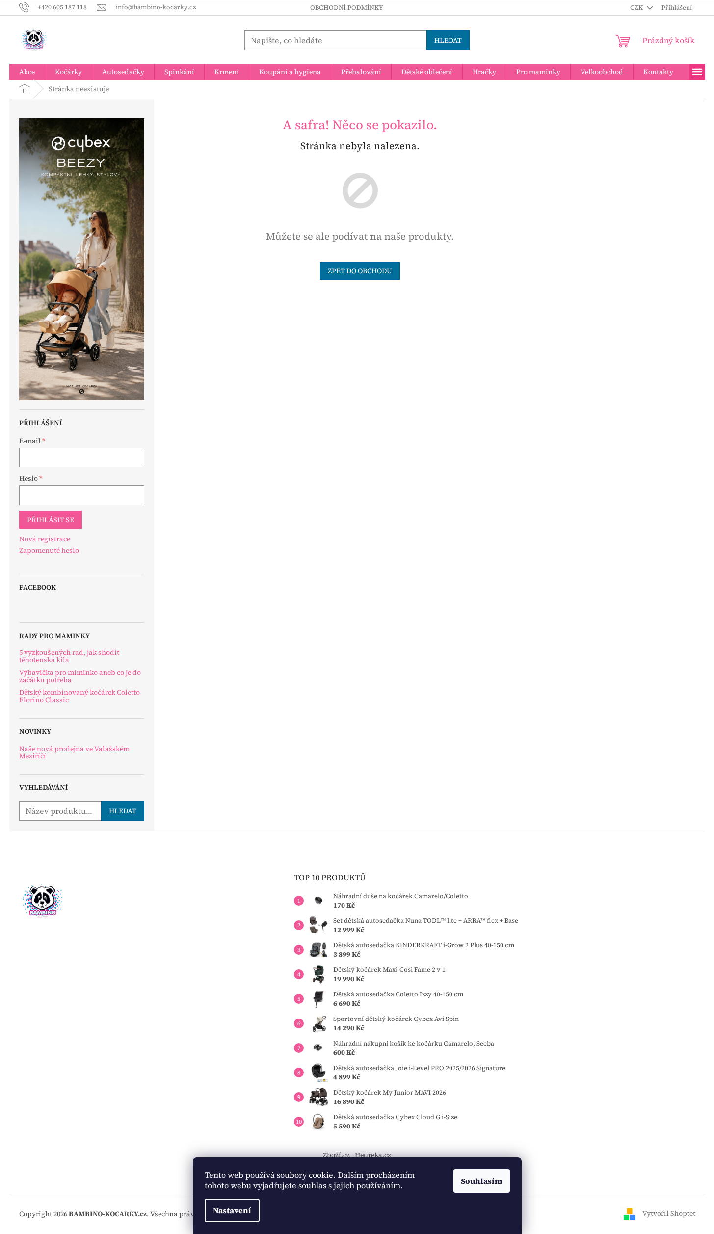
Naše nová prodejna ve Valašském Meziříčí (74, 752)
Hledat (448, 40)
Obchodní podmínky (346, 7)
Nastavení (232, 1210)
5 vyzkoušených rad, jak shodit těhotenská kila (69, 656)
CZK (637, 7)
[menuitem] (27, 72)
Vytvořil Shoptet (668, 1213)
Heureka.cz (373, 1155)
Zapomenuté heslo (49, 550)
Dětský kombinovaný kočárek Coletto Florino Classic (79, 696)
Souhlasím (481, 1181)
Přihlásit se (50, 520)
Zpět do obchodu (360, 271)
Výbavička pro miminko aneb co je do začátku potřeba (80, 676)
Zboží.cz (336, 1155)
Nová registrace (44, 539)
